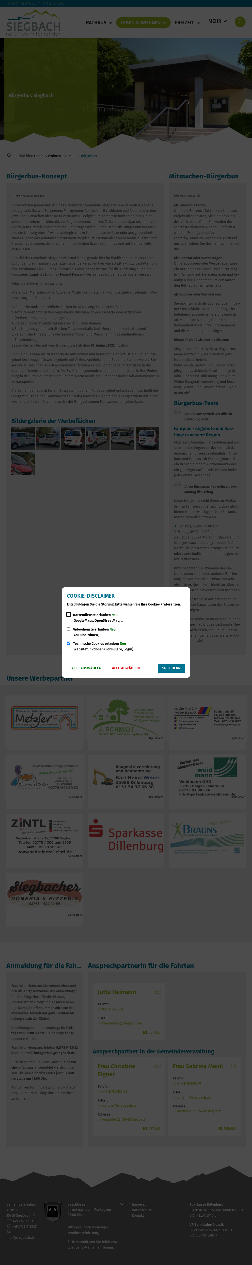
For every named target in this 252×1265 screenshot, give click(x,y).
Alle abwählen (126, 668)
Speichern (171, 668)
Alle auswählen (86, 668)
